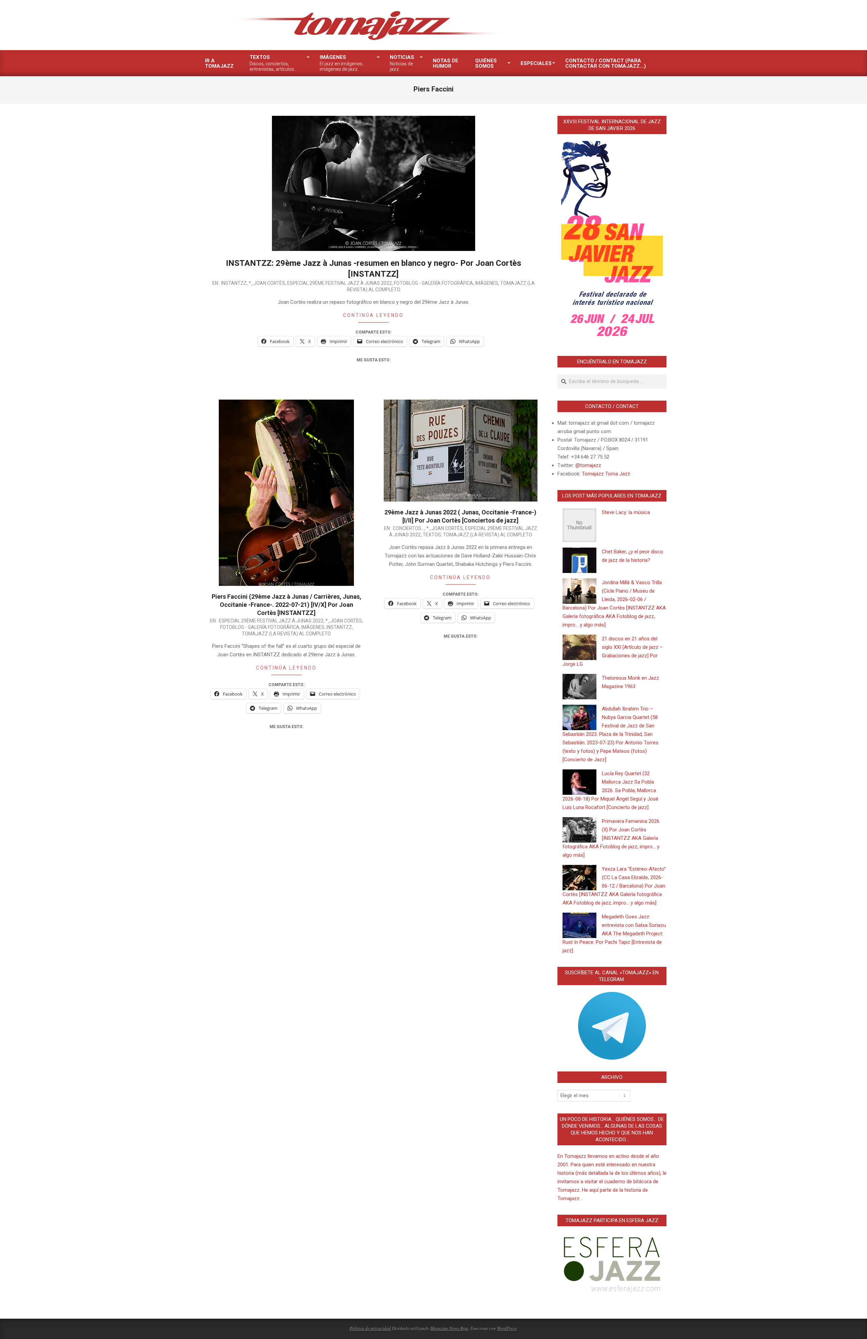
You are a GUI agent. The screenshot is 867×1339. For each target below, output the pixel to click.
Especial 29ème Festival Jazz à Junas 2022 (339, 283)
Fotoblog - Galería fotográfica (433, 283)
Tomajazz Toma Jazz (606, 474)
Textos (432, 534)
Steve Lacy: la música (626, 512)
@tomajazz (588, 465)
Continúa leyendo (373, 315)
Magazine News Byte (449, 1328)
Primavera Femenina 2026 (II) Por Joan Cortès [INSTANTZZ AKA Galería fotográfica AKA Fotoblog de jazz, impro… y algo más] (611, 838)
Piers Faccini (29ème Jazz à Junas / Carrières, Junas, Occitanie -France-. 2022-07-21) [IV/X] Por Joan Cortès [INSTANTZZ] (286, 604)
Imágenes (486, 283)
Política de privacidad (370, 1328)
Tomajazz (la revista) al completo (286, 633)
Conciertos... (408, 528)
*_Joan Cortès (267, 283)
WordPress (506, 1328)
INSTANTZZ (234, 283)
